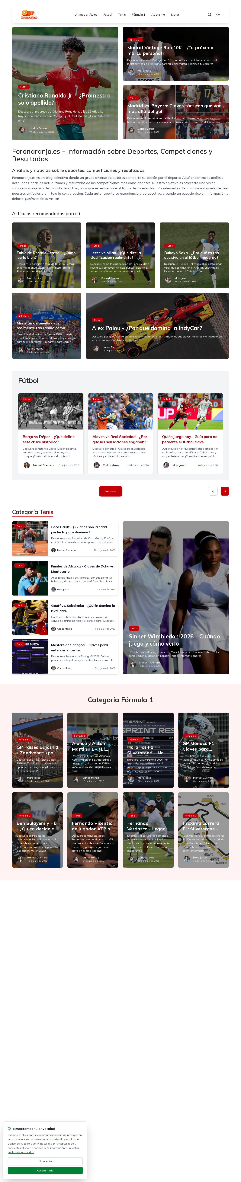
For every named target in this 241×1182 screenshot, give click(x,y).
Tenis (122, 14)
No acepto (45, 1161)
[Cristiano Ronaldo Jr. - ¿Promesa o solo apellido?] (65, 83)
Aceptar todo (45, 1170)
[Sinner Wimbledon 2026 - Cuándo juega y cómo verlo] (176, 597)
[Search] (209, 14)
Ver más (110, 491)
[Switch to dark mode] (218, 14)
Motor (175, 14)
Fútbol (107, 14)
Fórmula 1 (138, 14)
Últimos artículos (85, 14)
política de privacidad (21, 1152)
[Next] (225, 491)
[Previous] (213, 491)
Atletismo (158, 14)
